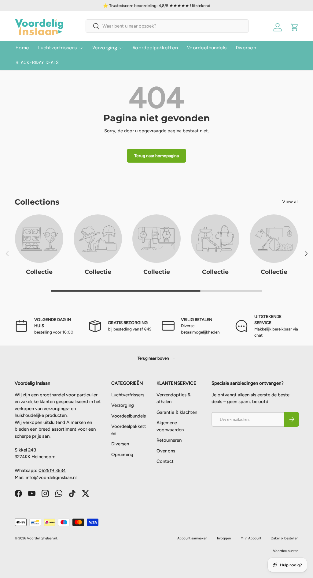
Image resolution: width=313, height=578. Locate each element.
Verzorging (122, 405)
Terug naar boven (154, 358)
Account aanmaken (192, 538)
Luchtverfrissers (127, 395)
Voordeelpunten (285, 551)
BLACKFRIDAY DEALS (37, 62)
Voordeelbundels (207, 48)
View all (290, 201)
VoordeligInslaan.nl (42, 538)
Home (22, 48)
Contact (165, 461)
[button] (294, 27)
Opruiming (122, 454)
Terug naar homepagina (156, 155)
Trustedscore (121, 5)
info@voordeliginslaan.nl (51, 477)
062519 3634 (52, 470)
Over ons (165, 451)
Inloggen (224, 538)
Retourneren (169, 440)
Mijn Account (251, 538)
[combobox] (167, 26)
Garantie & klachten (176, 412)
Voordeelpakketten (155, 48)
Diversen (246, 48)
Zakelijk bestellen (284, 538)
